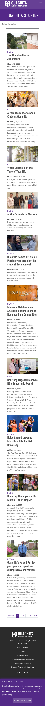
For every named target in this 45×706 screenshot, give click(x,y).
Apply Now (22, 673)
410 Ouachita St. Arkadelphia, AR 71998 (22, 641)
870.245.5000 (22, 644)
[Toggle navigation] (40, 24)
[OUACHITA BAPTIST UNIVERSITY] (22, 634)
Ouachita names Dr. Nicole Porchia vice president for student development (22, 260)
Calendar (22, 651)
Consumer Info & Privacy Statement (22, 659)
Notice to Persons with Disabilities (22, 667)
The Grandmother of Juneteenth (18, 57)
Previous (11, 616)
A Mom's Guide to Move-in (22, 214)
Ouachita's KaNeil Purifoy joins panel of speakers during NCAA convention (21, 566)
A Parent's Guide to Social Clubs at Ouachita (21, 115)
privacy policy (7, 694)
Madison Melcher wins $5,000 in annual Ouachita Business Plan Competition (22, 310)
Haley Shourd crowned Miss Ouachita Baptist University (19, 441)
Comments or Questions (23, 663)
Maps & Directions (23, 647)
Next (35, 616)
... (27, 616)
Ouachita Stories (23, 15)
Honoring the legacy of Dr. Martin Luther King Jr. (22, 498)
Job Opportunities (22, 655)
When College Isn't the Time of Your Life (20, 169)
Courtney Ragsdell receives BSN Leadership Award (22, 382)
